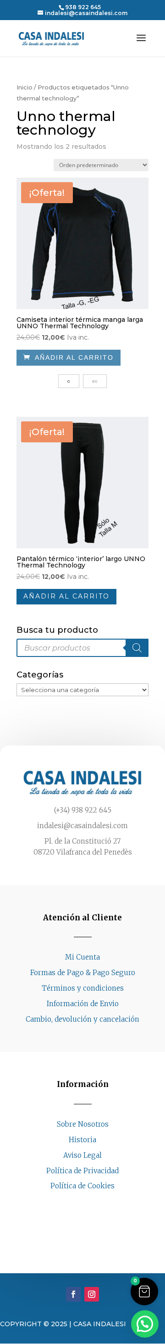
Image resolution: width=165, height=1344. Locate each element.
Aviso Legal (82, 1155)
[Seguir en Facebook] (73, 1203)
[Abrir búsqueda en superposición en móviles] (82, 648)
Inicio (24, 87)
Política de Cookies (82, 1185)
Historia (82, 1139)
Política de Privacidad (82, 1170)
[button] (144, 1291)
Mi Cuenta (82, 957)
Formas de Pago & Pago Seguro (82, 972)
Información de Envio (83, 1003)
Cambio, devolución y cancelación (82, 1019)
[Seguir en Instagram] (91, 1203)
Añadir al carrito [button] (66, 596)
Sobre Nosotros (83, 1124)
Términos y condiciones (83, 988)
